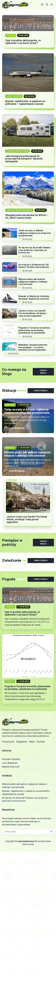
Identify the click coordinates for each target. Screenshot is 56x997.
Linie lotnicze (14, 96)
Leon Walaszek (9, 763)
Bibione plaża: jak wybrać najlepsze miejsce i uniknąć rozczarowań (32, 281)
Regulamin (21, 741)
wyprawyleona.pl (25, 841)
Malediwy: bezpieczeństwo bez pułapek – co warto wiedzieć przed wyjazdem (32, 347)
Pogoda (10, 35)
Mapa (32, 741)
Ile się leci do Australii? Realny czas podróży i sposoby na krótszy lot (34, 250)
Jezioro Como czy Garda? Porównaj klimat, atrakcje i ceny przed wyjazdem (32, 313)
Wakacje (9, 405)
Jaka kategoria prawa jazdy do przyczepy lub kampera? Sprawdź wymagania (24, 159)
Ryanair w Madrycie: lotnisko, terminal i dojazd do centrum (33, 297)
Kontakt (41, 741)
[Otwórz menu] (42, 5)
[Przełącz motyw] (51, 5)
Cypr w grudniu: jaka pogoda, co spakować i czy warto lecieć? (23, 41)
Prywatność (8, 741)
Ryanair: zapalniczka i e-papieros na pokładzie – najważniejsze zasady (25, 102)
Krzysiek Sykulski (11, 759)
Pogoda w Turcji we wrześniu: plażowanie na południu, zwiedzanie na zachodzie (34, 330)
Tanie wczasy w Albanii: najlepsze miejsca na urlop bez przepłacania (34, 233)
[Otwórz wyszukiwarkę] (47, 5)
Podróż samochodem (17, 151)
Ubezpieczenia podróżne (19, 210)
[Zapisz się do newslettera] (51, 831)
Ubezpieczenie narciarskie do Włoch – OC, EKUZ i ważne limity (26, 216)
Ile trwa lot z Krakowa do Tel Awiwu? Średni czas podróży (33, 266)
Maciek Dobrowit (10, 766)
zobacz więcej (43, 371)
